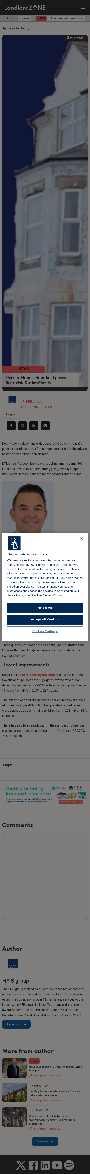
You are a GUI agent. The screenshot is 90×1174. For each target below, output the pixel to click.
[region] (45, 587)
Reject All (45, 607)
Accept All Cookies (45, 619)
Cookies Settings (45, 631)
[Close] (82, 538)
